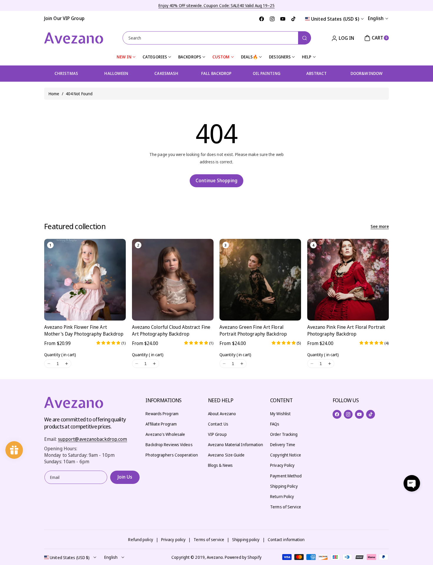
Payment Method (286, 476)
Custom (221, 57)
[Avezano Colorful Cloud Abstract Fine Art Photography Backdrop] (173, 280)
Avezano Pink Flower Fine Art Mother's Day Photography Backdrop (83, 330)
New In (124, 57)
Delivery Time (282, 444)
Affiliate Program (161, 424)
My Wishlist (280, 413)
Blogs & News (220, 465)
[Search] (304, 38)
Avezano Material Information (235, 444)
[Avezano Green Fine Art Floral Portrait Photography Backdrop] (260, 280)
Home (54, 93)
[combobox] (217, 38)
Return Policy (282, 496)
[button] (376, 38)
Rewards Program (162, 413)
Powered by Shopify (243, 557)
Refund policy (140, 539)
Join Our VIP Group (64, 18)
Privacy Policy (282, 465)
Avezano (215, 557)
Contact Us (218, 424)
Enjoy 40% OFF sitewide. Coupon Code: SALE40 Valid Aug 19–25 (216, 5)
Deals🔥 (249, 57)
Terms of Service (285, 507)
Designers (280, 57)
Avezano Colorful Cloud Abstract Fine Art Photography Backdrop (171, 330)
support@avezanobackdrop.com (92, 439)
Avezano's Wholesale (165, 434)
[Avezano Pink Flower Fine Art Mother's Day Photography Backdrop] (85, 280)
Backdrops (189, 57)
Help (306, 57)
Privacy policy (173, 539)
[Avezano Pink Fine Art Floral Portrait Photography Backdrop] (348, 280)
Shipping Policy (284, 486)
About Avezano (222, 413)
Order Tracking (284, 434)
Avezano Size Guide (226, 455)
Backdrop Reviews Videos (169, 444)
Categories (155, 57)
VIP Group (217, 434)
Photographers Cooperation (172, 455)
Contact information (286, 539)
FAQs (274, 424)
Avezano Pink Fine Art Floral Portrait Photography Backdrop (346, 330)
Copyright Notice (285, 455)
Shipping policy (246, 539)
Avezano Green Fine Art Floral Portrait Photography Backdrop (253, 330)
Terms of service (209, 539)
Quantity (60, 354)
